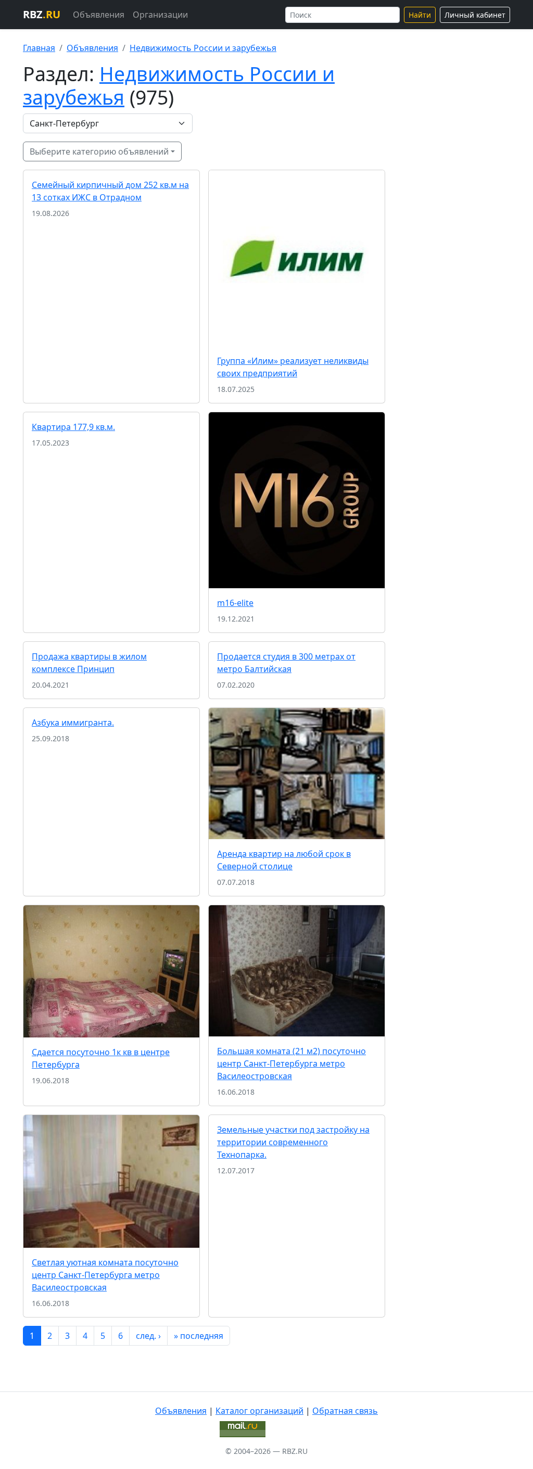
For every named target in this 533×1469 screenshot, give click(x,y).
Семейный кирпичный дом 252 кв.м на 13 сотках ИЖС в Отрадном (110, 191)
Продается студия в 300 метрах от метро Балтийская (286, 663)
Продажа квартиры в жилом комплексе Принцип (89, 663)
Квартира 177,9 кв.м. (73, 427)
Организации (160, 14)
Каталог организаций (259, 1410)
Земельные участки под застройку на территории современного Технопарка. (293, 1142)
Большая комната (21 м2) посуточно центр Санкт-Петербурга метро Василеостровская (291, 1063)
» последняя (198, 1335)
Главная (39, 48)
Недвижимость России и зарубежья (203, 48)
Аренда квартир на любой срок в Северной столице (284, 860)
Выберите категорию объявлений (99, 151)
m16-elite (235, 603)
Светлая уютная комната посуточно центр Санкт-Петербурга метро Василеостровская (105, 1275)
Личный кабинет (475, 15)
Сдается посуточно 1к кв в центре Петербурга (101, 1058)
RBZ (41, 14)
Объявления (98, 14)
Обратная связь (345, 1410)
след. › (148, 1335)
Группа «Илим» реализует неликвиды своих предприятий (293, 367)
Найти (420, 15)
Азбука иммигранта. (73, 722)
